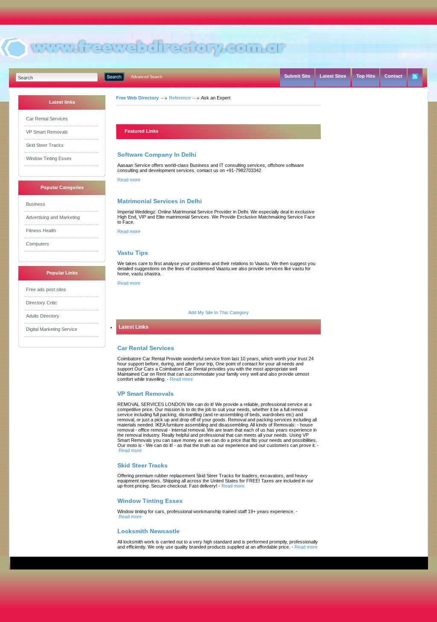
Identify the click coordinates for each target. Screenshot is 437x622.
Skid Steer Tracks (45, 145)
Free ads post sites (46, 289)
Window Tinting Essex (49, 158)
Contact (393, 76)
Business (35, 204)
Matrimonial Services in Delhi (159, 201)
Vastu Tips (132, 252)
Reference (180, 97)
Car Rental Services (47, 118)
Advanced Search (146, 77)
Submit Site (297, 76)
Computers (37, 243)
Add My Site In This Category (218, 312)
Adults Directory (42, 315)
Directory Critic (41, 302)
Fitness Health (41, 230)
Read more (128, 179)
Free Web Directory (137, 97)
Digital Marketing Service (51, 329)
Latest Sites (333, 76)
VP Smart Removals (47, 131)
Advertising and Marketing (53, 217)
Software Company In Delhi (156, 154)
